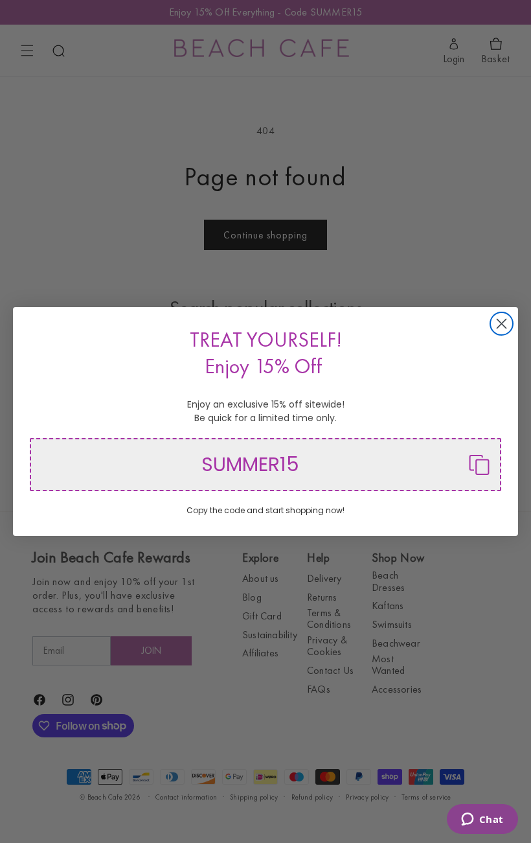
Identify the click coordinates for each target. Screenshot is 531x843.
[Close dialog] (501, 323)
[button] (265, 464)
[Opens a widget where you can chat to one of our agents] (482, 820)
